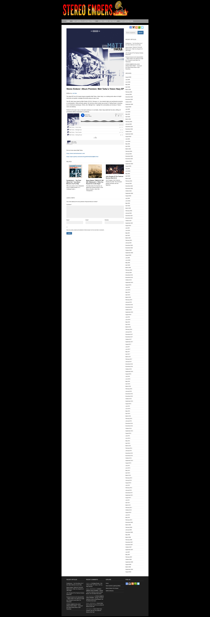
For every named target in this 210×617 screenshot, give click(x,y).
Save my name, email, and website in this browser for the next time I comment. (85, 230)
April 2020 (128, 265)
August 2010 (128, 512)
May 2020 (128, 262)
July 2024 (128, 139)
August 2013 (128, 463)
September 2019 (129, 282)
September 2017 (129, 341)
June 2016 (128, 379)
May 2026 (128, 84)
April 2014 (128, 443)
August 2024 (128, 136)
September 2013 (129, 460)
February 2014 (129, 448)
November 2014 (129, 425)
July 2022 (128, 198)
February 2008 (129, 539)
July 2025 (128, 109)
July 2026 (128, 79)
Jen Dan (74, 93)
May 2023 (128, 173)
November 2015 (129, 396)
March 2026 (128, 89)
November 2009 (129, 522)
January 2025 (129, 124)
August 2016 (128, 374)
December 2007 (129, 542)
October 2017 (129, 339)
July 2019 (128, 287)
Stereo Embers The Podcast (107, 21)
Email (87, 220)
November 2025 (129, 99)
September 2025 (129, 104)
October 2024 (129, 131)
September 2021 (129, 223)
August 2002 (128, 571)
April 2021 (128, 235)
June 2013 (128, 468)
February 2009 (129, 527)
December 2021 (129, 215)
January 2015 (129, 421)
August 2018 (128, 314)
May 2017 (128, 351)
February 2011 (129, 507)
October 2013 (129, 458)
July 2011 (128, 500)
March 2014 (128, 445)
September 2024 (129, 134)
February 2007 (129, 557)
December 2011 (129, 492)
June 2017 (128, 349)
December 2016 (129, 364)
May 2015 (128, 411)
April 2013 (128, 473)
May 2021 (128, 233)
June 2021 (128, 230)
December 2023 (129, 156)
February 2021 (129, 240)
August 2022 (128, 195)
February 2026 (129, 92)
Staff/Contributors (126, 21)
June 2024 (128, 141)
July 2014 (128, 435)
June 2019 (128, 289)
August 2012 (128, 482)
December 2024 (129, 126)
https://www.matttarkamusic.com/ (75, 153)
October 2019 (129, 280)
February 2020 (129, 270)
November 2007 (129, 544)
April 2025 (128, 116)
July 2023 (128, 168)
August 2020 (128, 255)
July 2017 (128, 346)
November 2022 (129, 188)
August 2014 (128, 433)
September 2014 (129, 430)
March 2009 (128, 524)
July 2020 (128, 257)
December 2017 (129, 334)
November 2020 (129, 247)
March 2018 (128, 327)
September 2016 (129, 371)
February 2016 (129, 388)
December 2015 (129, 393)
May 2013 (128, 470)
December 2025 (129, 96)
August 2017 (128, 344)
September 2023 (129, 163)
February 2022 (129, 210)
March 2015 (128, 416)
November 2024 (129, 129)
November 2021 (129, 218)
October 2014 (129, 428)
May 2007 (128, 554)
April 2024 (128, 146)
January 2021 (129, 242)
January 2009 (129, 529)
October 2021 (129, 220)
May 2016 (128, 381)
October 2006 (129, 559)
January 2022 (129, 213)
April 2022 (128, 205)
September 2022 (129, 193)
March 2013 (128, 475)
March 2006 (128, 567)
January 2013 (129, 480)
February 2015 (129, 418)
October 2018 (129, 309)
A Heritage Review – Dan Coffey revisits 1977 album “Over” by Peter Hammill (94, 585)
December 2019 (129, 275)
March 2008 (128, 537)
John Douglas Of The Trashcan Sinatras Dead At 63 (114, 177)
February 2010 (129, 520)
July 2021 (128, 228)
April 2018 (128, 324)
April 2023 (128, 176)
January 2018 (129, 332)
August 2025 (128, 106)
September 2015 (129, 401)
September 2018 (129, 312)
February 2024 (129, 151)
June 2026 (128, 82)
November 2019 (129, 277)
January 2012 (129, 490)
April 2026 (128, 87)
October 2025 (129, 101)
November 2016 (129, 366)
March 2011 (128, 505)
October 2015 (129, 398)
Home (68, 21)
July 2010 (128, 515)
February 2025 (129, 121)
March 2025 (128, 119)
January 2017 (129, 361)
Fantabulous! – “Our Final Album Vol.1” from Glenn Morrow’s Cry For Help (73, 182)
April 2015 (128, 413)
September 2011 (129, 495)
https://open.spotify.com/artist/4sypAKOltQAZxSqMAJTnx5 (82, 156)
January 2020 (129, 272)
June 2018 (128, 319)
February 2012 (129, 487)
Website (107, 220)
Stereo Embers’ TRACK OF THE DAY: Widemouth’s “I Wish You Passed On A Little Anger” (95, 182)
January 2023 (129, 183)
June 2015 (128, 408)
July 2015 (128, 406)
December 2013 (129, 453)
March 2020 (128, 267)
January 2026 (129, 94)
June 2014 (128, 438)
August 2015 (128, 403)
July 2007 (128, 552)
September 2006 (129, 562)
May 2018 (128, 322)
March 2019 (128, 297)
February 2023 (129, 181)
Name (68, 220)
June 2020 (128, 260)
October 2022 (129, 190)
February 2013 (129, 477)
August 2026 (128, 77)
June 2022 (128, 200)
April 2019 (128, 294)
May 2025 (128, 114)
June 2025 (128, 111)
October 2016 (129, 369)
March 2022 (128, 208)
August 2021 (128, 225)
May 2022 (128, 203)
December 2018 (129, 304)
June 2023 (128, 171)
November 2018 (129, 307)
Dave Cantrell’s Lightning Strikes (84, 21)
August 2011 (128, 497)
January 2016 (129, 391)
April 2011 (128, 502)
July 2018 (128, 317)
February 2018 (129, 329)
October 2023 (129, 161)
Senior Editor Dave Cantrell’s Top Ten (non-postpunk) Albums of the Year (95, 605)
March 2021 (128, 238)
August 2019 (128, 285)
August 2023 (128, 166)
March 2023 (128, 178)
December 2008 (129, 532)
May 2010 (128, 517)
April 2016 (128, 383)
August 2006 (128, 564)
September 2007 (129, 549)
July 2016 (128, 376)
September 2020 (129, 252)
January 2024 (129, 153)
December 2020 (129, 245)
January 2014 (129, 450)
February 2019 (129, 299)
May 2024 (128, 143)
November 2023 (129, 158)
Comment (69, 204)
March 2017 (128, 356)
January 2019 (129, 302)
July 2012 (128, 485)
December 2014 (129, 423)
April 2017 (128, 354)
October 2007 (129, 547)
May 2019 (128, 292)
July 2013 (128, 465)
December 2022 (129, 186)
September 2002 (129, 569)
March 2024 (128, 148)
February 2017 (129, 359)
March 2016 (128, 386)
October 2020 (129, 250)
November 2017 (129, 336)
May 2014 (128, 440)
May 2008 (128, 534)
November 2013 (129, 455)
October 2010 (129, 510)
